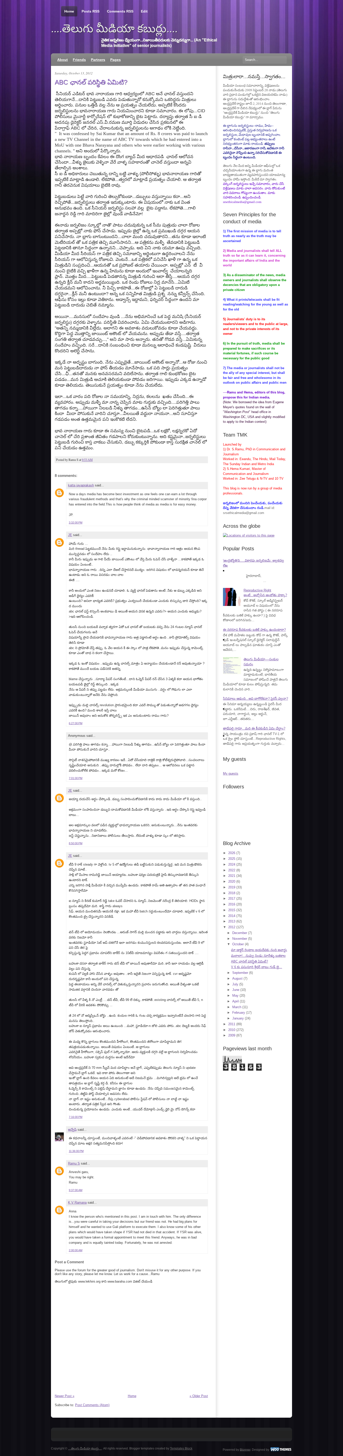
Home (69, 11)
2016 (231, 904)
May (235, 995)
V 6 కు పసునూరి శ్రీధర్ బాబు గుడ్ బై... (256, 967)
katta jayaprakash (81, 485)
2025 (231, 859)
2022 (231, 870)
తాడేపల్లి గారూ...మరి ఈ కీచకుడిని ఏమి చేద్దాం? (254, 728)
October (238, 944)
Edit (144, 11)
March (236, 1007)
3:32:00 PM (75, 522)
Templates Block (181, 1448)
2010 (231, 1030)
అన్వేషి (72, 1129)
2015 (231, 910)
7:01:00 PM (75, 778)
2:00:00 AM (75, 1250)
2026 (231, 853)
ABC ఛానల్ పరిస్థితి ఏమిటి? (91, 82)
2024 (231, 864)
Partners (98, 60)
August (237, 978)
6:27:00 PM (75, 723)
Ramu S (74, 1163)
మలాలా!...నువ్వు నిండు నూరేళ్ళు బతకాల (258, 956)
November (239, 939)
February (238, 1012)
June (235, 990)
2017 (231, 898)
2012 (231, 927)
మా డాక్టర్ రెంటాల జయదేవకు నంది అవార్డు (259, 950)
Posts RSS (90, 11)
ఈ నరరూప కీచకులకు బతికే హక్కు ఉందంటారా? (254, 630)
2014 (231, 916)
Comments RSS (120, 11)
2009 (231, 1035)
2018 (231, 893)
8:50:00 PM (75, 843)
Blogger (245, 1449)
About (62, 60)
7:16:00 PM (75, 1116)
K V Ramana (77, 1202)
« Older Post (199, 1396)
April (235, 1001)
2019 (231, 887)
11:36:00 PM (76, 1151)
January (238, 1018)
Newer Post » (64, 1396)
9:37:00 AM (75, 1190)
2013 (231, 921)
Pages (115, 60)
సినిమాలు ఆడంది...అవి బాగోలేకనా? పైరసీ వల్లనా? (255, 698)
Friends (79, 60)
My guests (230, 773)
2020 (231, 881)
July (235, 984)
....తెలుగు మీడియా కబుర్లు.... (114, 28)
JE (70, 535)
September (240, 973)
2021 (231, 876)
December (239, 933)
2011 (231, 1024)
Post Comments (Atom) (92, 1405)
